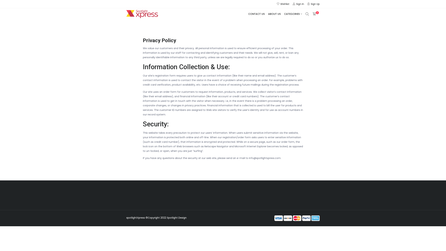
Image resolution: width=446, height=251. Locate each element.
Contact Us (256, 14)
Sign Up (315, 4)
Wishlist (284, 4)
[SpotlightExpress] (142, 14)
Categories (292, 14)
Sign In (300, 4)
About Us (274, 14)
